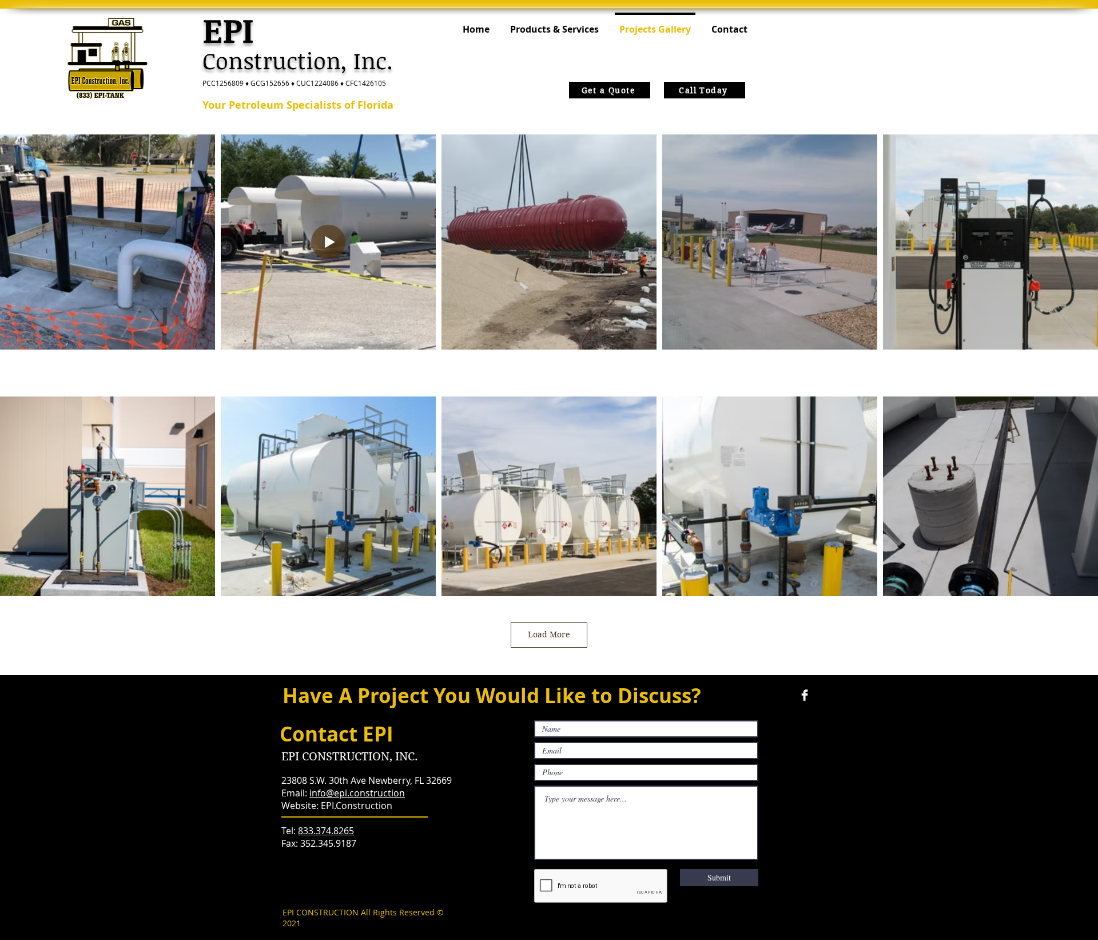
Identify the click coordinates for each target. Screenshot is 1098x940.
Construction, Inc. (300, 60)
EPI (228, 29)
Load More (549, 634)
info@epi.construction (357, 793)
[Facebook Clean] (804, 695)
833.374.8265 (326, 830)
